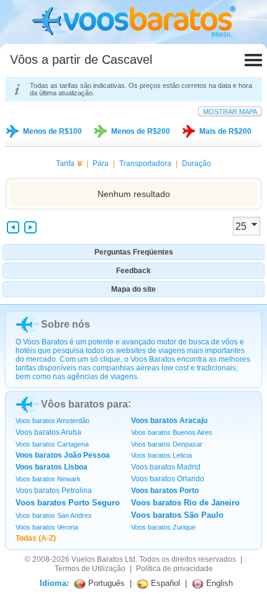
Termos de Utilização (90, 568)
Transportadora (145, 163)
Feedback (133, 270)
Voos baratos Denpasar (166, 444)
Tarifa (65, 163)
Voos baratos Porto (165, 490)
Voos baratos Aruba (48, 432)
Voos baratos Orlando (167, 478)
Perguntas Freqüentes (133, 252)
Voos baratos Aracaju (169, 420)
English (218, 583)
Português (105, 583)
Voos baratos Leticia (161, 455)
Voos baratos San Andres (54, 515)
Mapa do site (133, 289)
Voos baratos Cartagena (52, 444)
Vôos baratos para (84, 404)
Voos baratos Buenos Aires (171, 432)
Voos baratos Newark (48, 479)
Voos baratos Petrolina (54, 490)
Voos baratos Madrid (166, 467)
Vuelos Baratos (97, 559)
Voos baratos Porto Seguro (68, 502)
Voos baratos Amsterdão (52, 420)
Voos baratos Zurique (163, 527)
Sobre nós (65, 324)
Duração (196, 163)
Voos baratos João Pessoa (63, 455)
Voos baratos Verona (47, 527)
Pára (101, 163)
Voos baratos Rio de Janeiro (185, 502)
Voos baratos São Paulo (177, 515)
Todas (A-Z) (36, 538)
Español (164, 583)
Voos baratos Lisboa (52, 467)
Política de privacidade (174, 568)
